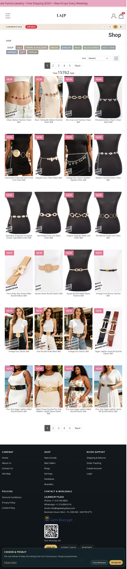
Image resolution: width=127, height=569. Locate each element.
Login (89, 473)
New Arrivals (50, 457)
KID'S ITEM (108, 47)
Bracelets (48, 484)
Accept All (116, 562)
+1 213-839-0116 (63, 504)
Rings (47, 468)
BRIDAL (54, 47)
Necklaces (49, 478)
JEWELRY (66, 47)
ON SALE (31, 26)
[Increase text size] (110, 27)
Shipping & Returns (96, 457)
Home (5, 457)
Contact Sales (68, 547)
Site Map (6, 473)
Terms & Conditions (11, 497)
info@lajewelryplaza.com (63, 508)
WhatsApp (87, 547)
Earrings (48, 473)
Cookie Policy (8, 507)
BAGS (78, 47)
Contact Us (7, 468)
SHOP (8, 40)
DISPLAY (32, 52)
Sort (84, 58)
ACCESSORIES (91, 47)
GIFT (22, 52)
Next (78, 65)
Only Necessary (99, 562)
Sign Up (51, 547)
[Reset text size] (115, 27)
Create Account (94, 468)
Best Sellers (49, 463)
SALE (19, 47)
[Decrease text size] (105, 27)
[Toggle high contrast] (120, 27)
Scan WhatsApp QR (52, 540)
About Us (6, 463)
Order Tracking (94, 463)
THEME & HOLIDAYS (36, 47)
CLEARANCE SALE (14, 26)
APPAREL (12, 52)
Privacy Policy (8, 502)
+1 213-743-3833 (59, 500)
